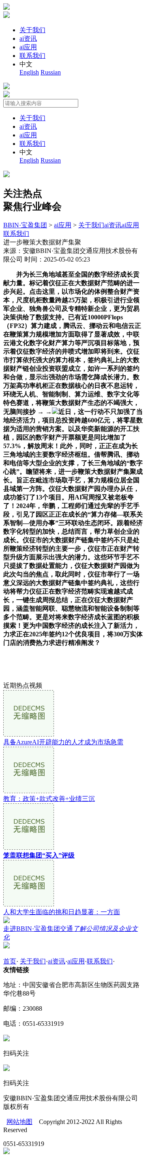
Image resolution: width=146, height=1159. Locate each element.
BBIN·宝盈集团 (25, 225)
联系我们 (32, 55)
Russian (51, 72)
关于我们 (32, 29)
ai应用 (28, 47)
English (29, 72)
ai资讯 (28, 38)
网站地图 (19, 1121)
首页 (9, 961)
